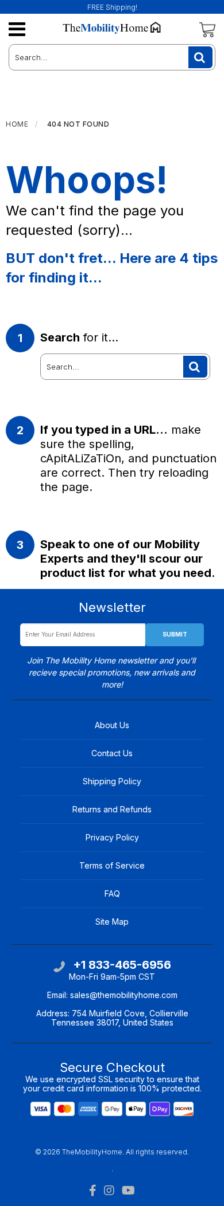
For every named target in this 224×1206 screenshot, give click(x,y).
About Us (112, 725)
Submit (175, 634)
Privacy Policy (112, 837)
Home (17, 124)
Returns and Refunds (112, 809)
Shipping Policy (112, 781)
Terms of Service (112, 865)
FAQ (112, 893)
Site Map (112, 921)
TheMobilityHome (92, 1152)
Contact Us (112, 753)
